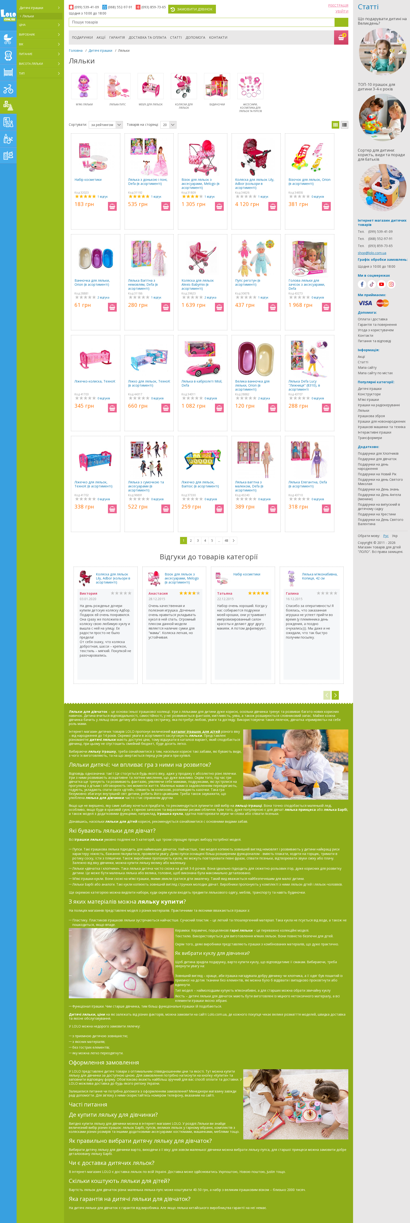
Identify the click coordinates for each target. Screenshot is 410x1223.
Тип (22, 73)
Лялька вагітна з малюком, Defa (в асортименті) (249, 486)
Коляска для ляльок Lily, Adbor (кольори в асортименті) (254, 183)
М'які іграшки (368, 399)
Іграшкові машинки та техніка (381, 427)
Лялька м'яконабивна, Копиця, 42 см (320, 576)
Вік (21, 44)
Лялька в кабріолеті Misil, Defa (202, 383)
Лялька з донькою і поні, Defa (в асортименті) (148, 181)
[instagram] (391, 284)
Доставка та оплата (147, 37)
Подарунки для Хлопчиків (378, 453)
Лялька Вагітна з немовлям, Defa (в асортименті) (143, 284)
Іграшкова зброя (371, 416)
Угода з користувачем (376, 330)
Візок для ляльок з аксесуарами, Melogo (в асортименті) (200, 183)
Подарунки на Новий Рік (377, 474)
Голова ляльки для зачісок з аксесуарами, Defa (307, 284)
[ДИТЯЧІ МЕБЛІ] (8, 72)
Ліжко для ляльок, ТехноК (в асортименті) (149, 383)
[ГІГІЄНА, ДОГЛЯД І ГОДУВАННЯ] (8, 139)
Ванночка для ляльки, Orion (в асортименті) (92, 282)
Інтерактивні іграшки (374, 432)
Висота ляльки (31, 64)
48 (226, 540)
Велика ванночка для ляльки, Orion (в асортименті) (252, 385)
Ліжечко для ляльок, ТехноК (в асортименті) (93, 484)
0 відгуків (318, 197)
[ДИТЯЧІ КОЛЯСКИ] (8, 39)
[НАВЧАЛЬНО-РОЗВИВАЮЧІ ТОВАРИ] (8, 122)
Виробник (27, 35)
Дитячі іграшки (31, 7)
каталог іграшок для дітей (195, 731)
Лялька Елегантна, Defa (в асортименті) (308, 484)
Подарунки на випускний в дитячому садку (379, 506)
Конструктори (369, 394)
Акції (101, 37)
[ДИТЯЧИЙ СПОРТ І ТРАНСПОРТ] (8, 89)
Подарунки (82, 37)
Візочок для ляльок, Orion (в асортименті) (310, 181)
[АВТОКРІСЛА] (8, 55)
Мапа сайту (367, 367)
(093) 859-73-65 (153, 7)
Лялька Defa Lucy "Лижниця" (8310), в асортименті (304, 385)
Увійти (341, 11)
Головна (76, 50)
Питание (25, 54)
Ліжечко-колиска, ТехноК (95, 381)
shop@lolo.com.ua (372, 253)
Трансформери (370, 438)
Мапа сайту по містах (375, 373)
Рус (386, 535)
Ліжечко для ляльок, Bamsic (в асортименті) (200, 484)
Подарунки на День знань (378, 489)
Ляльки (28, 16)
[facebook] (362, 284)
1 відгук (103, 197)
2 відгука (103, 297)
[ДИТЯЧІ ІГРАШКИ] (8, 105)
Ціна (22, 25)
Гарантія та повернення (377, 324)
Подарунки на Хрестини (377, 514)
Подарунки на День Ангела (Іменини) (379, 497)
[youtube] (381, 284)
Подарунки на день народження (373, 466)
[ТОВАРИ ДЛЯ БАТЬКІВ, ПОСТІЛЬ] (8, 155)
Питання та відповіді (374, 341)
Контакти (218, 37)
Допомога (195, 37)
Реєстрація (338, 5)
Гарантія (117, 37)
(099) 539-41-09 (87, 7)
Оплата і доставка (372, 319)
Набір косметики (88, 179)
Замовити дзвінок (194, 9)
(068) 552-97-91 (120, 7)
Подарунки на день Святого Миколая (380, 481)
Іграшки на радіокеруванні (379, 405)
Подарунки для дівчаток (377, 459)
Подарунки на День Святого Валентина (380, 522)
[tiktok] (372, 284)
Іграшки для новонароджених (381, 421)
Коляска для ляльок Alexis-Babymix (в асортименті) (198, 284)
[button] (335, 695)
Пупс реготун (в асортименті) (247, 282)
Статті (176, 37)
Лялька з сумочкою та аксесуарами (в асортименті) (146, 486)
